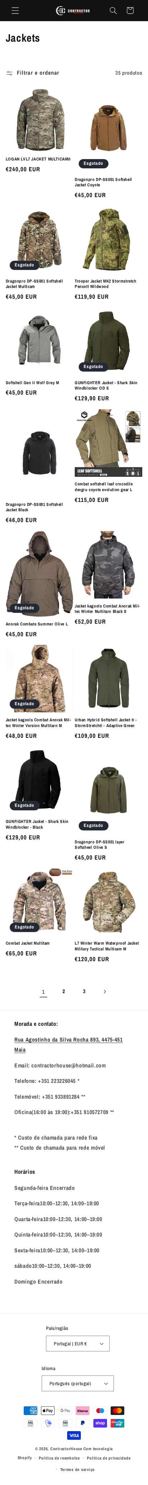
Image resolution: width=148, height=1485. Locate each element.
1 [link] (43, 992)
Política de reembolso (59, 1458)
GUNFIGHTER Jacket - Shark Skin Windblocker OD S (106, 385)
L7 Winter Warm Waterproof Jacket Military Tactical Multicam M (107, 946)
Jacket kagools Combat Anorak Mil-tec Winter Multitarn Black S (107, 609)
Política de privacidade (108, 1458)
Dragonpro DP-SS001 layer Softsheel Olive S (99, 845)
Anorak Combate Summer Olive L (37, 624)
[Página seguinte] (104, 991)
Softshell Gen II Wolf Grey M (32, 383)
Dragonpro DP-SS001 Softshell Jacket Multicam (34, 284)
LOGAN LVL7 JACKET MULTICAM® (38, 159)
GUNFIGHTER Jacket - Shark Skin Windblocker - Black (37, 824)
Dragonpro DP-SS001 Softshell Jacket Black (34, 507)
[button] (15, 10)
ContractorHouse (66, 1449)
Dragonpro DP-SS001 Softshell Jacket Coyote (103, 182)
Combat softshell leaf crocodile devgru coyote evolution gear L (104, 487)
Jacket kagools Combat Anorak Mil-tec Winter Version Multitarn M (38, 722)
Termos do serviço (77, 1469)
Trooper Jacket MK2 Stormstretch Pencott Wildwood (106, 284)
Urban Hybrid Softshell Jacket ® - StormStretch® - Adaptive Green (106, 722)
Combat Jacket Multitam (28, 943)
